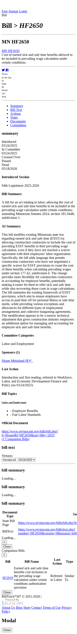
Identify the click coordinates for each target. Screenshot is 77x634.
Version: (7, 456)
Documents (18, 121)
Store (26, 607)
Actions (15, 113)
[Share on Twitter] (4, 70)
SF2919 (7, 578)
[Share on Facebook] (7, 70)
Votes (14, 117)
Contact (36, 607)
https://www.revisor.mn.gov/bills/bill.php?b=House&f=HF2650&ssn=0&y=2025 (30, 433)
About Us (8, 607)
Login (23, 11)
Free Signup (10, 11)
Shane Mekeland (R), (17, 360)
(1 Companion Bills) (15, 439)
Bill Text (16, 110)
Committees (18, 125)
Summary (16, 106)
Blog (19, 607)
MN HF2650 (10, 51)
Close (6, 546)
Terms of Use (52, 607)
